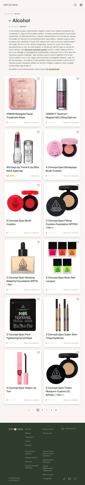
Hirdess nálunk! (31, 458)
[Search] (75, 5)
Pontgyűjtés (47, 478)
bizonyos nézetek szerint (36, 49)
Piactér (27, 441)
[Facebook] (69, 479)
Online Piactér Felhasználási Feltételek (48, 453)
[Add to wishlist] (38, 78)
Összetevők (8, 14)
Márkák (28, 433)
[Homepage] (10, 5)
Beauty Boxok (48, 429)
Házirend (28, 462)
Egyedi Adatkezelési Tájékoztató (48, 468)
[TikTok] (64, 479)
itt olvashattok (52, 69)
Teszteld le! (29, 437)
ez (22, 65)
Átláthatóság (48, 474)
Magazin (28, 445)
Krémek (28, 429)
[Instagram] (74, 479)
